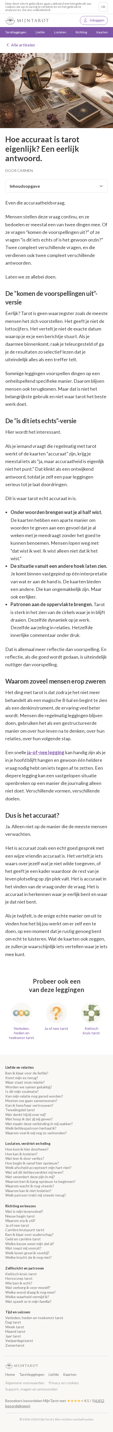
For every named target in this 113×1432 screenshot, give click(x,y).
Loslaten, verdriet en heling (27, 1143)
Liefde (54, 1374)
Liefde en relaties (19, 1067)
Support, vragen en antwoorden (31, 1389)
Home (10, 1374)
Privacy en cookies (64, 1383)
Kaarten (102, 32)
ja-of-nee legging (45, 752)
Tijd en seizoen (17, 1312)
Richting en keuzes (20, 1206)
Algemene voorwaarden (24, 1383)
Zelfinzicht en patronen (24, 1268)
